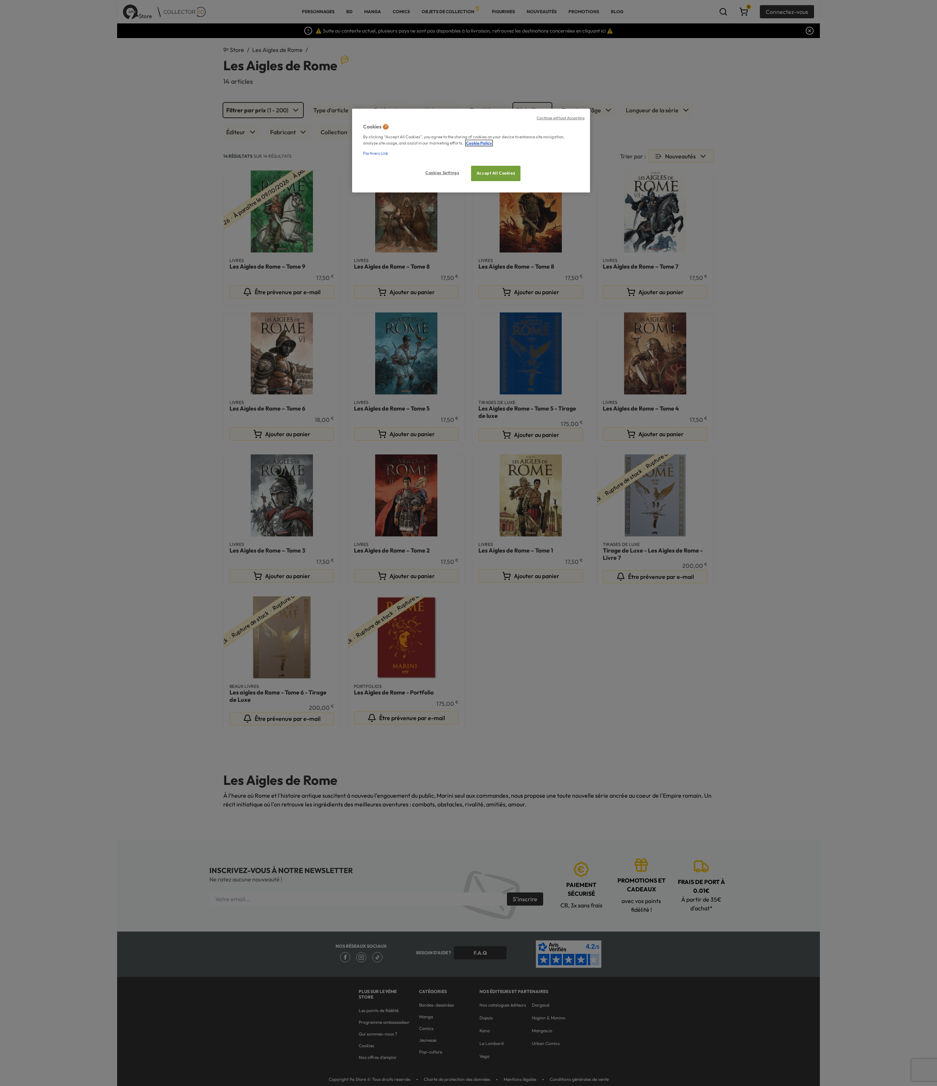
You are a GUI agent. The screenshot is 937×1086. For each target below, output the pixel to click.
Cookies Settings (442, 172)
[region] (471, 150)
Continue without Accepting (561, 117)
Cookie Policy (479, 143)
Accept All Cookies (496, 173)
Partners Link (375, 153)
